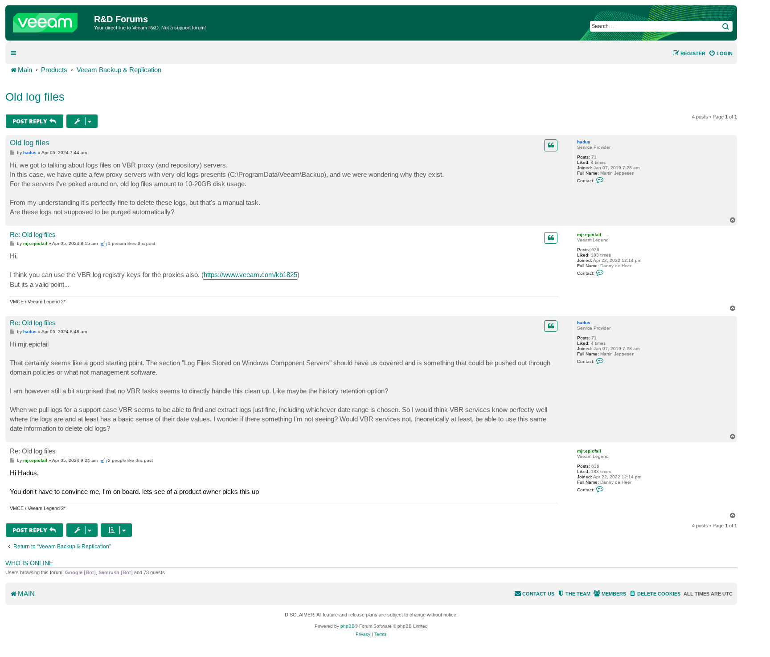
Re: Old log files (33, 234)
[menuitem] (721, 53)
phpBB (347, 626)
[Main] (51, 20)
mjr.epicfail (589, 234)
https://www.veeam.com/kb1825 (250, 274)
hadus (583, 141)
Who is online (29, 563)
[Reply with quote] (550, 145)
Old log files (35, 96)
